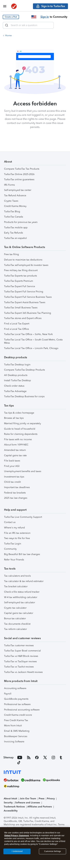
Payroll (7, 693)
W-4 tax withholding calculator (20, 597)
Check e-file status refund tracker (21, 591)
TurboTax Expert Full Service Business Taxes (28, 297)
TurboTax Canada (13, 216)
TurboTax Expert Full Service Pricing (23, 291)
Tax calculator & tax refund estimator (23, 581)
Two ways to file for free (17, 538)
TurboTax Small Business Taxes (20, 307)
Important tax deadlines (17, 487)
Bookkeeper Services (15, 736)
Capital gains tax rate (15, 455)
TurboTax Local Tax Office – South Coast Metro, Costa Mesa (33, 341)
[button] (11, 17)
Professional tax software (17, 704)
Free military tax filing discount (21, 270)
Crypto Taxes (11, 200)
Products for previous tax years (20, 222)
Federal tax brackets (15, 492)
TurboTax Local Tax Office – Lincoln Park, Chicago (31, 348)
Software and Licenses (27, 802)
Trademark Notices (14, 806)
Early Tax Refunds (13, 232)
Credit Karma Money (15, 206)
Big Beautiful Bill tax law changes (22, 554)
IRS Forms (9, 184)
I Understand (17, 851)
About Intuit (10, 798)
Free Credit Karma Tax (16, 720)
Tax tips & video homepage (19, 412)
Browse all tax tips (14, 418)
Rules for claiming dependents (20, 434)
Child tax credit (12, 481)
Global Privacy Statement (16, 835)
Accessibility (11, 810)
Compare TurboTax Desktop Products (24, 369)
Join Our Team (28, 798)
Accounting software (15, 688)
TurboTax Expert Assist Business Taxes (24, 302)
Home (8, 35)
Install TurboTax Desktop (17, 380)
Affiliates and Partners (39, 806)
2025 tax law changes (15, 498)
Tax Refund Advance (15, 195)
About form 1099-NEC (16, 444)
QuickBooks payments (16, 698)
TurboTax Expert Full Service (19, 286)
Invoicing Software (14, 741)
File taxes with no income (18, 439)
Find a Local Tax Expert (16, 323)
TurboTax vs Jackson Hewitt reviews (23, 672)
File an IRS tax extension (17, 533)
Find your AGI (12, 466)
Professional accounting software (22, 709)
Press (41, 798)
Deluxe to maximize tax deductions (23, 259)
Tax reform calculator (15, 629)
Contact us (9, 522)
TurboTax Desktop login (17, 364)
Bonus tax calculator (15, 618)
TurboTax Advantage (15, 391)
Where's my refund (14, 527)
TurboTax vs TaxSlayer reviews (20, 661)
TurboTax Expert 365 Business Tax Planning (27, 313)
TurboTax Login (12, 543)
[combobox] (28, 25)
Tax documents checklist (17, 623)
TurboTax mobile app (16, 227)
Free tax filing (11, 254)
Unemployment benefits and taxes (22, 471)
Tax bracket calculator (16, 586)
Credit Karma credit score (18, 714)
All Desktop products (15, 375)
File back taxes (12, 460)
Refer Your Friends (14, 559)
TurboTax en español (15, 238)
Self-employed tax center (17, 190)
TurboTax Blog (12, 211)
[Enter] (7, 25)
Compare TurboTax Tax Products (21, 168)
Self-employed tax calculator (19, 602)
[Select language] (33, 17)
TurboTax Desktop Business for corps (24, 396)
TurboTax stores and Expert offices (22, 318)
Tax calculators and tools (17, 575)
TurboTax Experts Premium (18, 281)
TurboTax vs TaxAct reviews (19, 666)
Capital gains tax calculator (18, 613)
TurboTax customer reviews (19, 645)
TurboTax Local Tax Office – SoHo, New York (28, 334)
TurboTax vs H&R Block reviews (21, 656)
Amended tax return (15, 450)
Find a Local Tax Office (16, 329)
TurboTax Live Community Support (23, 517)
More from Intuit (13, 725)
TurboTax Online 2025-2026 (19, 174)
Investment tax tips (14, 476)
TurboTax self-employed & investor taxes (26, 265)
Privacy (51, 798)
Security (8, 802)
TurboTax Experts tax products (20, 275)
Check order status (14, 385)
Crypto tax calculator (15, 607)
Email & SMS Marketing (16, 731)
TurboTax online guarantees (19, 179)
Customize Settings (52, 851)
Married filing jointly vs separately (22, 423)
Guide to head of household (19, 428)
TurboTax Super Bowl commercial (22, 650)
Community (10, 548)
